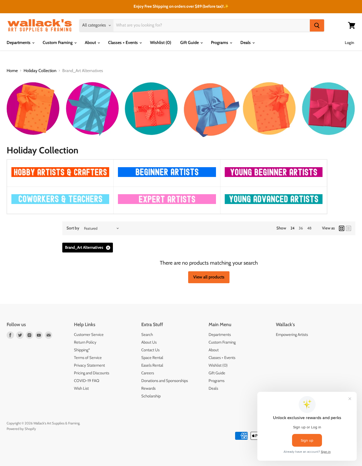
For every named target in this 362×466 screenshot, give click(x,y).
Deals (246, 42)
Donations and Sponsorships (164, 380)
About (91, 42)
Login (349, 42)
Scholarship (151, 396)
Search (147, 334)
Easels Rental (152, 365)
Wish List (81, 388)
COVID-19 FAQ (86, 380)
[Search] (317, 25)
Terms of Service (88, 357)
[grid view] (341, 228)
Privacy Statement (89, 365)
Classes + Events (123, 42)
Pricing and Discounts (91, 373)
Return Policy (85, 342)
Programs (220, 42)
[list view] (348, 228)
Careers (147, 373)
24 (292, 228)
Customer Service (89, 334)
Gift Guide (190, 42)
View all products (208, 276)
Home (12, 70)
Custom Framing (58, 42)
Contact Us (150, 350)
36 (301, 228)
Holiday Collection (40, 70)
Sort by (73, 228)
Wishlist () (160, 42)
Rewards (148, 388)
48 (309, 228)
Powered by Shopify (21, 429)
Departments (19, 42)
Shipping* (82, 350)
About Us (149, 342)
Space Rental (152, 357)
